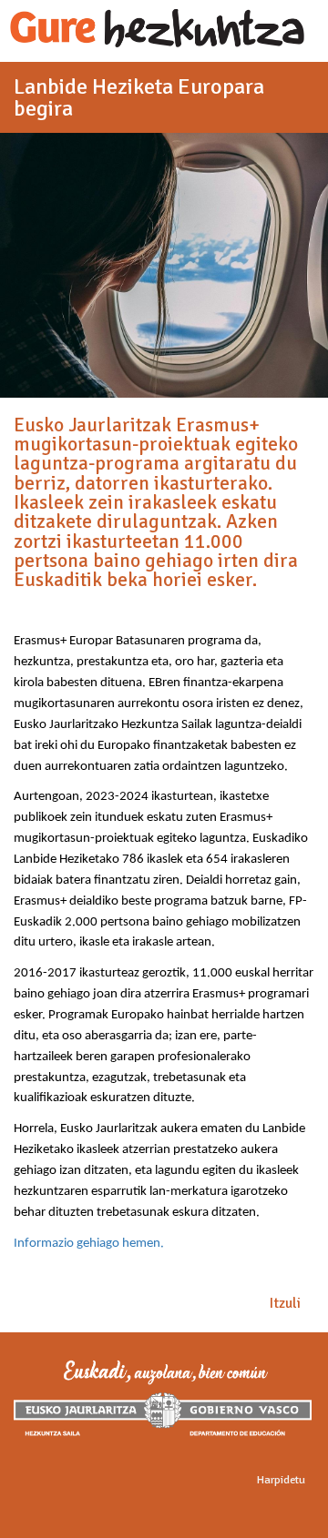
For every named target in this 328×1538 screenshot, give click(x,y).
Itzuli (285, 1303)
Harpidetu (281, 1479)
